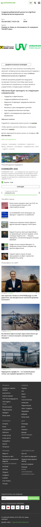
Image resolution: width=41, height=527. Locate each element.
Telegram (5, 472)
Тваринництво (7, 410)
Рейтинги (5, 432)
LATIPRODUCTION (27, 474)
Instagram (5, 475)
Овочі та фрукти (26, 408)
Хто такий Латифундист (29, 456)
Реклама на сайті (8, 456)
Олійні (23, 397)
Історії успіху (6, 435)
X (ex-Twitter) (6, 481)
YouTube (5, 469)
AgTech (5, 149)
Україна (24, 388)
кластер (12, 149)
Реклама (5, 451)
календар (20, 187)
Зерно (23, 394)
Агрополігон (6, 393)
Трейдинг (5, 413)
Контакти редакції (27, 464)
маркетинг (30, 144)
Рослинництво (7, 407)
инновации (18, 146)
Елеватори (24, 402)
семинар (4, 144)
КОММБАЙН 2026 (9, 169)
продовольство (29, 146)
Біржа (23, 469)
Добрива (24, 414)
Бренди (23, 432)
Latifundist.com (27, 451)
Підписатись (34, 498)
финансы (10, 146)
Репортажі (5, 447)
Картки (4, 444)
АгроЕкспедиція (7, 396)
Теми (4, 404)
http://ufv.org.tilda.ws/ (8, 139)
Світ (22, 391)
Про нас (24, 453)
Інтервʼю (10, 293)
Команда (24, 467)
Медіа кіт (5, 453)
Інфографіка (25, 438)
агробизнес (21, 144)
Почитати (6, 421)
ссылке (34, 123)
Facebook (5, 466)
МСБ (37, 146)
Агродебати (6, 441)
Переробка (25, 411)
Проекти (5, 385)
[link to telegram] (3, 507)
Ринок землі (6, 415)
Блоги (9, 331)
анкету (11, 129)
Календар (24, 424)
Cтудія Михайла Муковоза (20, 522)
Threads (5, 484)
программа (12, 144)
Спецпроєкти (6, 429)
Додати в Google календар (16, 65)
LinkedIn (5, 478)
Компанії (24, 429)
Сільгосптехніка (26, 400)
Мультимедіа (26, 435)
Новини (24, 385)
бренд (3, 146)
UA (31, 3)
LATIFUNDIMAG (26, 472)
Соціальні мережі (9, 464)
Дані (23, 421)
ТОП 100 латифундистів (10, 399)
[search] (35, 3)
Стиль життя (6, 438)
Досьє (23, 427)
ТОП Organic (6, 402)
